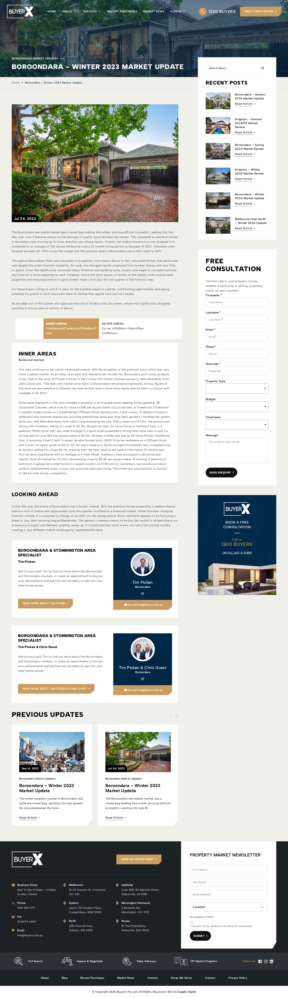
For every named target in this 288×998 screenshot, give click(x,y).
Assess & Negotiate (90, 961)
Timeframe (213, 417)
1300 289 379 (26, 908)
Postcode (213, 364)
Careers (153, 978)
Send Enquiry (220, 472)
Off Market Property (203, 961)
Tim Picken (142, 582)
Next (176, 717)
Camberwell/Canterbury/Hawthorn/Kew (71, 331)
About (67, 11)
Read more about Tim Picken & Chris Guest (55, 688)
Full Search (35, 961)
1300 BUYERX (222, 11)
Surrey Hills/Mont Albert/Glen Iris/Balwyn (123, 331)
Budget (211, 399)
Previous (171, 717)
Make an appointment (137, 859)
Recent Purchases (122, 11)
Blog (64, 978)
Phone (211, 347)
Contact (177, 11)
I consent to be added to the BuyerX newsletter (221, 926)
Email (211, 329)
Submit (199, 935)
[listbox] (237, 389)
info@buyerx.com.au (30, 935)
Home (52, 11)
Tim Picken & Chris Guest (142, 667)
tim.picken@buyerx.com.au (145, 604)
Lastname (213, 312)
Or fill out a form (237, 552)
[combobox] (237, 407)
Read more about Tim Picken (44, 603)
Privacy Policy (237, 978)
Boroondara (142, 587)
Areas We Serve (181, 978)
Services (90, 11)
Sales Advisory (146, 961)
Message (212, 435)
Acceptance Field (202, 917)
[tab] (71, 328)
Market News (153, 11)
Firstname (214, 295)
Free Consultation (259, 11)
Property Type (215, 381)
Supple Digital (187, 991)
